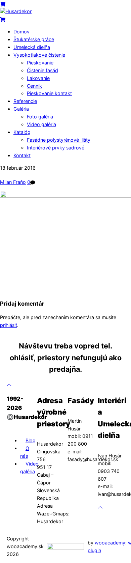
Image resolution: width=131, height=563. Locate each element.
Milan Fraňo (13, 182)
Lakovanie (38, 78)
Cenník (34, 86)
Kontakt (22, 155)
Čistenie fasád (42, 70)
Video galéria (41, 124)
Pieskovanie (40, 62)
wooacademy (110, 542)
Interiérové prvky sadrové (55, 147)
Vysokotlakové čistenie (39, 55)
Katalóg (22, 132)
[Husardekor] (16, 11)
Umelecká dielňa (31, 47)
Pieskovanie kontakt (49, 93)
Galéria (21, 109)
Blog (31, 440)
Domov (21, 31)
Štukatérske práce (33, 39)
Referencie (25, 101)
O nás (24, 452)
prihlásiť (8, 325)
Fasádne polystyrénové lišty (58, 140)
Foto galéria (40, 116)
